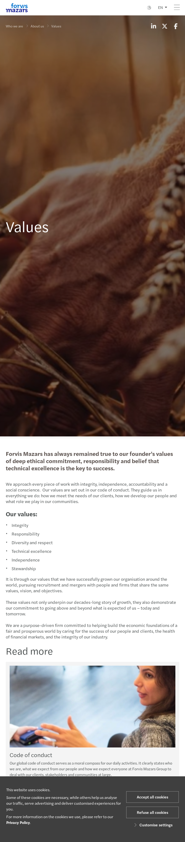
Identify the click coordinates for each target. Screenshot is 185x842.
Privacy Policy (18, 822)
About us (37, 26)
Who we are (14, 26)
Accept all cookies (152, 797)
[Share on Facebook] (175, 26)
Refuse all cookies (152, 812)
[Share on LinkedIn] (153, 26)
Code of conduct (31, 755)
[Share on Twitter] (164, 26)
